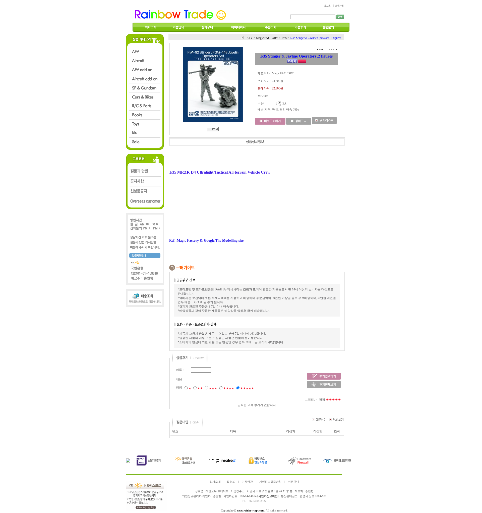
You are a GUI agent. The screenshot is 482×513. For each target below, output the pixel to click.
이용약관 (247, 481)
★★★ (213, 388)
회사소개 (215, 481)
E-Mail (231, 481)
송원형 (217, 496)
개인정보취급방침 (270, 481)
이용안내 (293, 481)
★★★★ (228, 388)
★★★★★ (247, 388)
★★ (200, 388)
